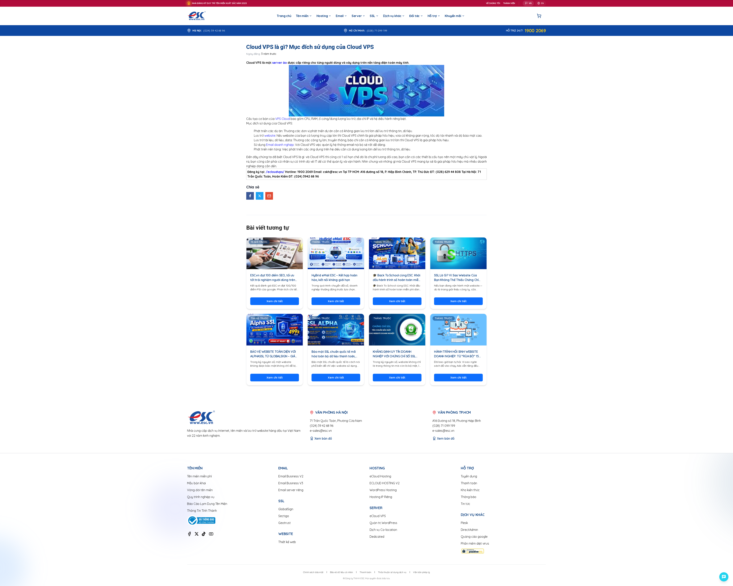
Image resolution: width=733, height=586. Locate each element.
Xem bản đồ (323, 438)
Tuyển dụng (469, 476)
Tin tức (465, 504)
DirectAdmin (469, 530)
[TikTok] (204, 534)
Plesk (464, 523)
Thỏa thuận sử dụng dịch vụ (392, 572)
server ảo (279, 63)
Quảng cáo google (474, 536)
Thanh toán (469, 483)
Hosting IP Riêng (381, 497)
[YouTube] (211, 534)
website (269, 135)
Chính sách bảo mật (313, 572)
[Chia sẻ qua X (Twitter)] (259, 196)
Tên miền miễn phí (199, 476)
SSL (372, 16)
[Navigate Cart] (539, 16)
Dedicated (377, 536)
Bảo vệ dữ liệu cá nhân (341, 572)
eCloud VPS (378, 516)
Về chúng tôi (493, 3)
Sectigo (283, 516)
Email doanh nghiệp (280, 145)
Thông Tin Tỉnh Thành (202, 511)
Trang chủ (284, 16)
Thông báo (468, 497)
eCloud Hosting (380, 476)
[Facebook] (189, 534)
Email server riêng (290, 490)
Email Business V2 (290, 476)
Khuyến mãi (453, 16)
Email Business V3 (290, 483)
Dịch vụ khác (392, 16)
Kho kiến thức (470, 490)
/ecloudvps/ (275, 172)
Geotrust (284, 523)
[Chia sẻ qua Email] (269, 196)
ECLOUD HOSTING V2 (385, 483)
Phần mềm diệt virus (475, 543)
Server (357, 16)
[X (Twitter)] (197, 534)
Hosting (322, 16)
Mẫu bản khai (196, 483)
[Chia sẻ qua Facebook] (250, 196)
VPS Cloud (282, 119)
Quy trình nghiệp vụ (200, 497)
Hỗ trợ (432, 16)
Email (339, 16)
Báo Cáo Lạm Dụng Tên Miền (207, 504)
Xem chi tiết (274, 301)
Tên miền (302, 16)
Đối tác (414, 16)
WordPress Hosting (383, 490)
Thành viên (509, 3)
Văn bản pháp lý (421, 572)
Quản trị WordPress (383, 523)
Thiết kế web (287, 542)
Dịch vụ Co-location (383, 530)
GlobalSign (285, 509)
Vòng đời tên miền (200, 490)
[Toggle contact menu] (723, 576)
